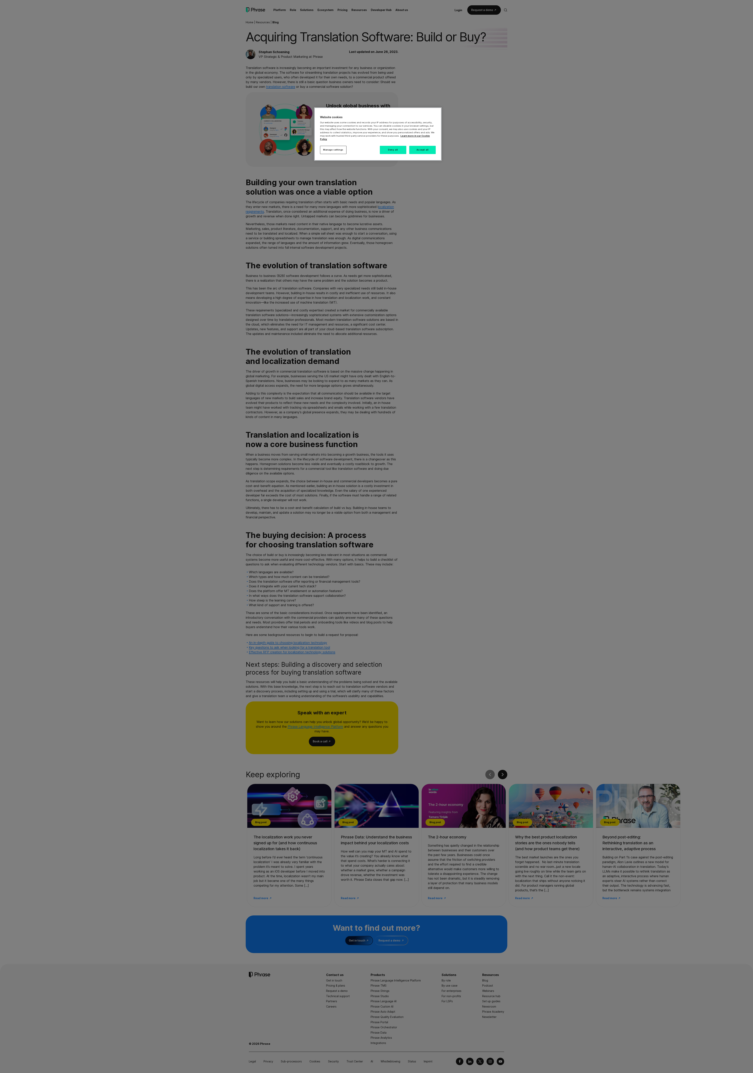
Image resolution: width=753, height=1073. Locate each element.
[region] (378, 134)
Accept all (423, 149)
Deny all (393, 149)
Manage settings (333, 149)
